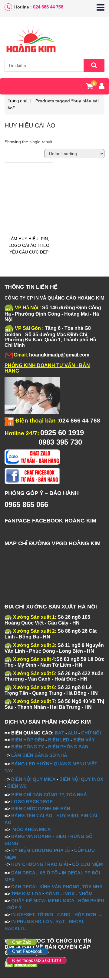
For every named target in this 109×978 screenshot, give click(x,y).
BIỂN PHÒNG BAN (68, 746)
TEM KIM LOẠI (27, 893)
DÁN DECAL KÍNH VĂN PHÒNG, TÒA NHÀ (57, 886)
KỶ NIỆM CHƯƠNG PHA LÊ (40, 850)
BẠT (59, 732)
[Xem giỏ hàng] (89, 87)
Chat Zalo (21, 942)
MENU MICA (61, 900)
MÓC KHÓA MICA (31, 829)
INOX (68, 893)
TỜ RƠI (45, 914)
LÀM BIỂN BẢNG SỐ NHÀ (39, 755)
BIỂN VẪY (84, 739)
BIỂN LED (58, 739)
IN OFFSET (22, 914)
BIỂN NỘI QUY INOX (81, 779)
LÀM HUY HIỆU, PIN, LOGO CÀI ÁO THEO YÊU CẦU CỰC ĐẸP (28, 245)
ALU (72, 732)
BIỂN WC (17, 786)
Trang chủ (17, 100)
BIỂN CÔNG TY (27, 746)
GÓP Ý (14, 907)
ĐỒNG (52, 893)
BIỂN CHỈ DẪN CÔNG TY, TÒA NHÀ (49, 794)
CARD (64, 914)
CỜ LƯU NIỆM (87, 864)
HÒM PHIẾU (91, 900)
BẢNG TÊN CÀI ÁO (31, 815)
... (24, 907)
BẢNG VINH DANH (31, 836)
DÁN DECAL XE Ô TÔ (34, 872)
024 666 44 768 (48, 6)
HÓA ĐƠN (85, 914)
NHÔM (85, 893)
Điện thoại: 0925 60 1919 (36, 960)
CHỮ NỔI (91, 732)
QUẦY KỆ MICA (28, 900)
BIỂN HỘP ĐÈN (27, 739)
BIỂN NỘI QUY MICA (33, 779)
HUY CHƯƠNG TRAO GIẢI (39, 864)
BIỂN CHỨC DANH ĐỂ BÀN (40, 808)
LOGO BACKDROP (32, 801)
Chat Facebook (27, 951)
